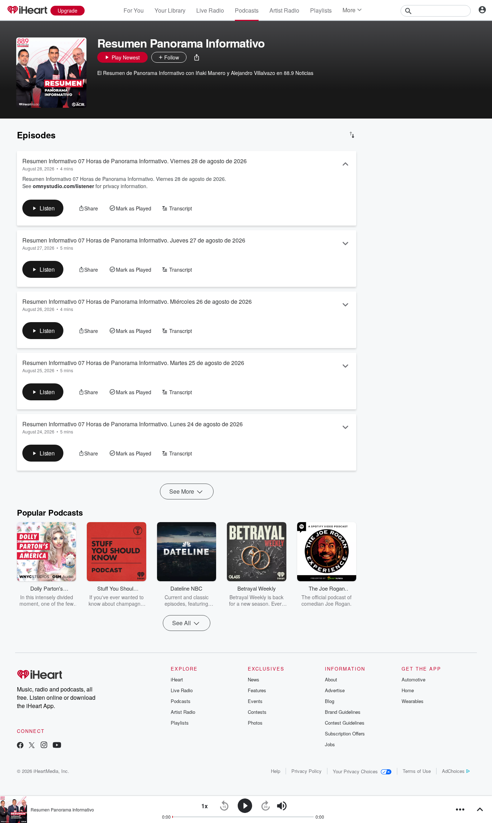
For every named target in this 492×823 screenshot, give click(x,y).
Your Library (170, 10)
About (331, 679)
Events (255, 701)
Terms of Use (417, 771)
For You (134, 10)
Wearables (413, 701)
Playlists (321, 10)
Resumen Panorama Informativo (62, 809)
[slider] (301, 806)
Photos (255, 722)
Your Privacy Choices (355, 771)
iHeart (177, 679)
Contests (257, 711)
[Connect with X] (32, 746)
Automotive (413, 679)
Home (408, 690)
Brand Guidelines (343, 711)
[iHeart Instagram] (44, 746)
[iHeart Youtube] (57, 746)
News (253, 679)
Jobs (330, 744)
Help (275, 771)
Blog (329, 701)
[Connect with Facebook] (20, 746)
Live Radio (210, 10)
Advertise (335, 690)
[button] (196, 57)
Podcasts (247, 10)
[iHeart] (27, 10)
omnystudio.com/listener (63, 186)
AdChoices (453, 771)
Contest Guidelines (344, 722)
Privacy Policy (306, 771)
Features (257, 690)
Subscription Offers (345, 733)
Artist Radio (284, 10)
